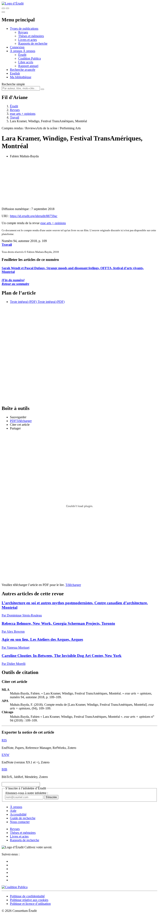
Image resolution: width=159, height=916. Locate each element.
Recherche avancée (22, 69)
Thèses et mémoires (31, 36)
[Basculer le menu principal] (3, 12)
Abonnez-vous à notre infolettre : (26, 793)
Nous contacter (20, 822)
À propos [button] (16, 51)
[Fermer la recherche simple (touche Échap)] (7, 8)
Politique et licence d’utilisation (30, 903)
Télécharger (73, 585)
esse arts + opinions (22, 113)
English (15, 73)
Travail (14, 117)
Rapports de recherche (32, 43)
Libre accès (25, 62)
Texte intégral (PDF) (23, 301)
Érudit (22, 54)
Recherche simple (13, 84)
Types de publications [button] (24, 28)
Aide (13, 810)
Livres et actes (27, 40)
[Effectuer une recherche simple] (3, 8)
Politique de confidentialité (27, 896)
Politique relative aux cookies (29, 900)
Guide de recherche (22, 818)
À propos (29, 51)
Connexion (17, 47)
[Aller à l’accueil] (13, 3)
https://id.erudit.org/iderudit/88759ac (33, 216)
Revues (23, 32)
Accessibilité (18, 814)
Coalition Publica (29, 58)
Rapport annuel (28, 66)
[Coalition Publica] (15, 887)
